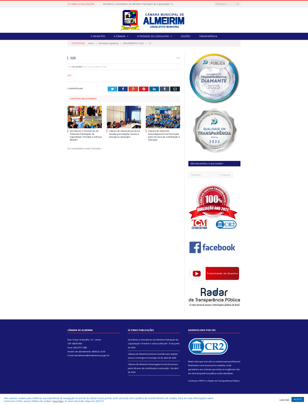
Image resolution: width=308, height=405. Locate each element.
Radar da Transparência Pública (224, 380)
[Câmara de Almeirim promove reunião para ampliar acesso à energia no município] (124, 117)
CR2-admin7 (77, 67)
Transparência (208, 36)
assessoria (210, 365)
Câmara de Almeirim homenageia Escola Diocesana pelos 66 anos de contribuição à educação (164, 135)
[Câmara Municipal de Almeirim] (154, 19)
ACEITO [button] (298, 399)
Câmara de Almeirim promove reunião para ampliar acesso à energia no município (140, 4)
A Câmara (119, 36)
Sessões (185, 36)
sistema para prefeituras (227, 361)
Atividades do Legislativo (153, 36)
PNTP (201, 380)
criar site (208, 361)
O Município (98, 36)
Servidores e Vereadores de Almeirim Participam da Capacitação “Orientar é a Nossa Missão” (86, 135)
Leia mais (58, 401)
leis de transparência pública (202, 373)
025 (69, 75)
